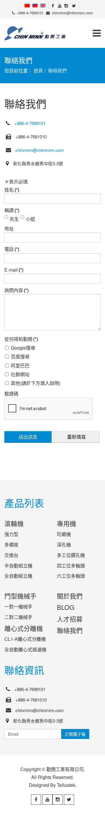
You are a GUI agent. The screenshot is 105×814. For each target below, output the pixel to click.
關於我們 (70, 595)
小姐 (30, 218)
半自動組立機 (18, 565)
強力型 (11, 534)
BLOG (65, 607)
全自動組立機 (18, 575)
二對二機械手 (18, 617)
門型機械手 (20, 595)
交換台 (11, 555)
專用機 (66, 523)
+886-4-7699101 (30, 12)
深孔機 (64, 544)
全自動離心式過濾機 (25, 649)
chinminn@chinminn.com (72, 12)
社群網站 (20, 373)
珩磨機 (64, 534)
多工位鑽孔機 (71, 555)
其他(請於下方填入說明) (35, 382)
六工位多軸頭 (71, 575)
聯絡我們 (70, 630)
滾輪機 (14, 523)
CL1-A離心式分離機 (25, 639)
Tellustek (66, 785)
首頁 (38, 70)
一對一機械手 (18, 606)
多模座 (11, 544)
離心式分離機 (23, 628)
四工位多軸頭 (71, 565)
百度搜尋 (20, 355)
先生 (14, 218)
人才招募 (70, 618)
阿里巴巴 (20, 364)
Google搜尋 (23, 346)
